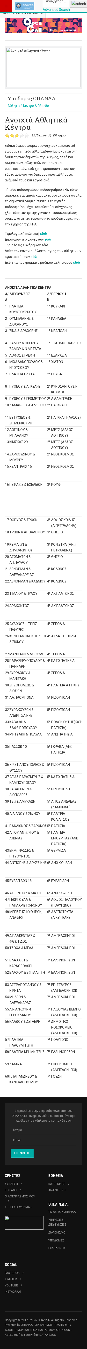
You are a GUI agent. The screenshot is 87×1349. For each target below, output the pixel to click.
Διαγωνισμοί (57, 1232)
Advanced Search (56, 10)
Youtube (11, 1285)
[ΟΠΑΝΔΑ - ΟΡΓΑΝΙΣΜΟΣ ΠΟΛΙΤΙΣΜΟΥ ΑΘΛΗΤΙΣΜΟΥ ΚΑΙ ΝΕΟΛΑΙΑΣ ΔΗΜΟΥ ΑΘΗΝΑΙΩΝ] (24, 6)
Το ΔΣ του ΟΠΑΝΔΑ (62, 1212)
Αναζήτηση (56, 1190)
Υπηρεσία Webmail (18, 1207)
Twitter (11, 1279)
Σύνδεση (11, 1184)
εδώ (43, 234)
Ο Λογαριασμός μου (20, 1196)
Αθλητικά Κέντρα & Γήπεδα (23, 13)
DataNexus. (48, 1334)
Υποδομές (56, 1240)
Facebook (12, 1273)
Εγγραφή (11, 1190)
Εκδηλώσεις (57, 1248)
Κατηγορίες (56, 1184)
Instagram (13, 1291)
